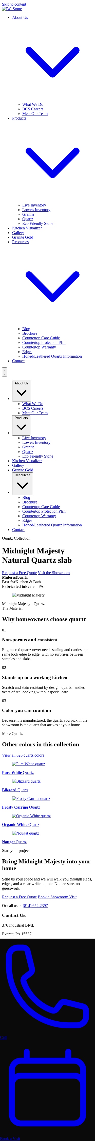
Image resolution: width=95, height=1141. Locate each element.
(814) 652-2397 (35, 905)
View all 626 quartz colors (23, 755)
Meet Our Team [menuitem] (35, 113)
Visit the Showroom (54, 572)
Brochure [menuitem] (29, 333)
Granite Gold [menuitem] (22, 470)
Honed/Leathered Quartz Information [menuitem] (52, 356)
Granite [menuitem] (28, 214)
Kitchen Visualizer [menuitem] (27, 461)
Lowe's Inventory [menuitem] (36, 210)
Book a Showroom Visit (57, 897)
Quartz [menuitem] (27, 219)
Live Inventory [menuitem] (34, 205)
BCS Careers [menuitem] (32, 109)
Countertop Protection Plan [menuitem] (44, 342)
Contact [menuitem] (18, 529)
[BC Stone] (12, 9)
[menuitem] (27, 228)
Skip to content (14, 4)
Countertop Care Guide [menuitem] (41, 338)
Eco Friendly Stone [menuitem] (37, 223)
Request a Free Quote (19, 572)
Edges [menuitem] (27, 351)
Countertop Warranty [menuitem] (39, 347)
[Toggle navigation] (4, 372)
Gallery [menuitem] (18, 465)
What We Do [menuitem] (32, 104)
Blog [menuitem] (26, 329)
